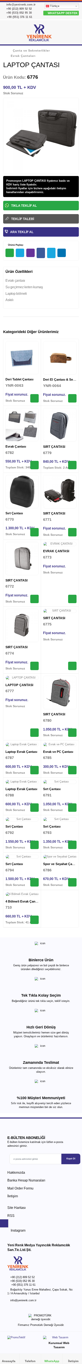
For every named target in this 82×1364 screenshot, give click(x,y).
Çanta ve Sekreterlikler (31, 50)
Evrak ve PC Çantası (58, 751)
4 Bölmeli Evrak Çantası (23, 901)
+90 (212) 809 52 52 (18, 8)
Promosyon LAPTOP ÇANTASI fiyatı (29, 180)
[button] (73, 33)
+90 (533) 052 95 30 (18, 12)
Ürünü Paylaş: (15, 245)
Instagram (17, 1230)
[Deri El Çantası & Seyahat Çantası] (60, 358)
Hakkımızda (16, 1172)
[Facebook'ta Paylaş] (41, 253)
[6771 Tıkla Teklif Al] (72, 532)
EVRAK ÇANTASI (56, 551)
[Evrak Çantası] (22, 424)
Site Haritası (16, 1207)
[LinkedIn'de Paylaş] (61, 253)
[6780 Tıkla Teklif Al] (72, 732)
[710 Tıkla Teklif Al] (34, 920)
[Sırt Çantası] (22, 491)
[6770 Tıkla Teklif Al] (34, 532)
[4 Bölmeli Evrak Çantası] (22, 894)
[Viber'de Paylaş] (30, 253)
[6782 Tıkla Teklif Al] (34, 465)
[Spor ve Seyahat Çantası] (60, 857)
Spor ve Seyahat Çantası (61, 864)
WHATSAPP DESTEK (62, 13)
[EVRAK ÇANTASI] (60, 544)
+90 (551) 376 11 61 (19, 17)
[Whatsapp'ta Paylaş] (9, 253)
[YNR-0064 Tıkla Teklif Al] (72, 398)
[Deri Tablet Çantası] (22, 357)
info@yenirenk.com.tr (20, 4)
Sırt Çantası (14, 513)
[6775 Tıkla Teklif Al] (72, 666)
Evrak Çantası (15, 446)
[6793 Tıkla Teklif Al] (72, 845)
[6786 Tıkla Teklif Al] (72, 882)
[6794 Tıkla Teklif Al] (34, 882)
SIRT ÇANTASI (54, 446)
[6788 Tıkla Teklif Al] (34, 807)
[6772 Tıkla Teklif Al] (34, 599)
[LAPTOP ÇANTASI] (22, 678)
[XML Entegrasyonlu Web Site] (23, 1338)
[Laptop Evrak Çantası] (22, 745)
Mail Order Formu (20, 1188)
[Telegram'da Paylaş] (20, 253)
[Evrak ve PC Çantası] (60, 745)
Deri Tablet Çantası (19, 379)
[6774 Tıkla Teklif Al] (34, 666)
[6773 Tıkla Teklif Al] (72, 599)
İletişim (12, 1196)
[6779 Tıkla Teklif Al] (72, 465)
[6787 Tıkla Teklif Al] (34, 770)
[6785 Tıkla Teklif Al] (72, 770)
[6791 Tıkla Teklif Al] (72, 807)
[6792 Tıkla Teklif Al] (34, 845)
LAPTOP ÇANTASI (19, 685)
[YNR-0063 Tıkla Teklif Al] (34, 398)
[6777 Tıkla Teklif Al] (34, 732)
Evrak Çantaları (23, 55)
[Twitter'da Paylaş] (51, 253)
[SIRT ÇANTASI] (60, 424)
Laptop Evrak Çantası (21, 751)
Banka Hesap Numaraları (26, 1180)
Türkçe (54, 6)
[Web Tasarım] (59, 1338)
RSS (11, 1215)
